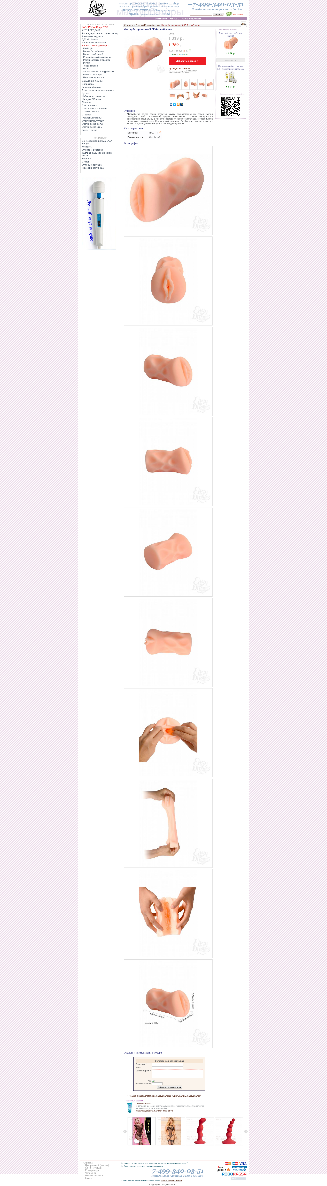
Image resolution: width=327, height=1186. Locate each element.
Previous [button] (125, 1131)
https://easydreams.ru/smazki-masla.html (154, 1111)
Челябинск (90, 1173)
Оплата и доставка (92, 149)
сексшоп (156, 6)
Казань (88, 1178)
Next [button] (246, 1131)
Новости (86, 158)
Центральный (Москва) (97, 1165)
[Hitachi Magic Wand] (99, 249)
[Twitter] (174, 104)
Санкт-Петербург (93, 1168)
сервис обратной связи (171, 1180)
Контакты (87, 146)
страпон (160, 3)
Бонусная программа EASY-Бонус (97, 142)
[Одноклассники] (178, 104)
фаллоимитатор (170, 6)
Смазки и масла (143, 1103)
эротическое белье (141, 3)
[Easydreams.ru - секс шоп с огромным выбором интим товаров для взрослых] (97, 16)
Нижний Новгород (94, 1175)
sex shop (173, 3)
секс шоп (123, 4)
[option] (142, 1131)
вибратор (145, 6)
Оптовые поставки (92, 164)
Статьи (86, 161)
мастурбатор (163, 11)
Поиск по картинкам (93, 167)
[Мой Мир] (182, 104)
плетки (165, 14)
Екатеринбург (92, 1170)
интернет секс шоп (139, 10)
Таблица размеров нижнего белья (97, 154)
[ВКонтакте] (171, 104)
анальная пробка (129, 6)
